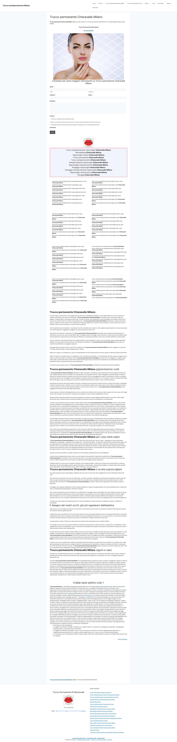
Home (94, 3)
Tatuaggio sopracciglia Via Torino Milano (101, 725)
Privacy (52, 116)
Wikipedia (124, 639)
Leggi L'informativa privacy (79, 738)
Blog (154, 3)
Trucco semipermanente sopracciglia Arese (102, 704)
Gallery (146, 3)
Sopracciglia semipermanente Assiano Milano (102, 709)
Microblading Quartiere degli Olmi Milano (101, 711)
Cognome (91, 91)
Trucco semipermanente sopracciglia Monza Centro (104, 697)
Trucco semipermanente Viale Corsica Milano (102, 727)
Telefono (53, 95)
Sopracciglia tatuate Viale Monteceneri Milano (102, 723)
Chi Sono (100, 3)
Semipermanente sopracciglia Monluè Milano (102, 699)
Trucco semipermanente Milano (16, 5)
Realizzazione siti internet (84, 739)
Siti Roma (110, 739)
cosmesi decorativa (104, 586)
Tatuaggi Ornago (94, 730)
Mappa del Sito (101, 738)
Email (90, 95)
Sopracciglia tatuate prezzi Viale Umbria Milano (103, 713)
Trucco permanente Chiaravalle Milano (61, 679)
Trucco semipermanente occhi (134, 3)
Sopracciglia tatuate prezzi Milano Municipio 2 (102, 716)
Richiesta (52, 101)
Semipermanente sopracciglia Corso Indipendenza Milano (106, 718)
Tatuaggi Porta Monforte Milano (99, 706)
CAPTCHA (53, 127)
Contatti (168, 3)
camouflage (71, 593)
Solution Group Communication (99, 739)
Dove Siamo (161, 3)
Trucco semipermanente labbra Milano (115, 3)
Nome (52, 87)
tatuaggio (120, 586)
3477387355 (89, 30)
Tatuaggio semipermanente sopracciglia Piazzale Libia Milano (107, 732)
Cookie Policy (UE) (91, 738)
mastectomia (87, 595)
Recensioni (95, 7)
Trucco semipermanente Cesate (99, 720)
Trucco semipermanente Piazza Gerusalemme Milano (104, 695)
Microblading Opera (95, 702)
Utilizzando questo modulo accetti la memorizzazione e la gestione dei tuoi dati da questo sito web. (75, 124)
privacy (99, 122)
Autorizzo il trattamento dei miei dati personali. (62, 119)
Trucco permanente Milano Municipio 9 (100, 692)
